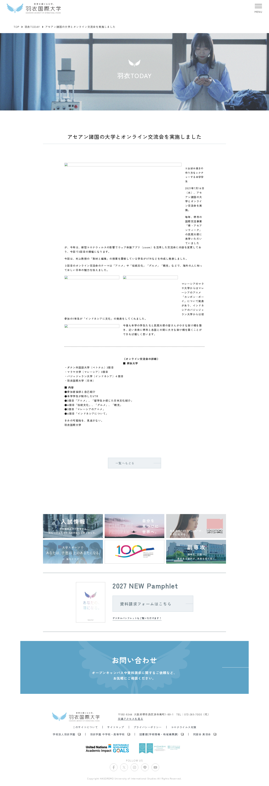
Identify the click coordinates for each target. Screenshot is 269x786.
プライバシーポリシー (148, 727)
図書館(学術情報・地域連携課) (158, 734)
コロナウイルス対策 (184, 727)
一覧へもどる (124, 463)
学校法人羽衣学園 (64, 734)
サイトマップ (115, 727)
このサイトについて (85, 727)
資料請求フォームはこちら (145, 604)
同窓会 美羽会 (202, 734)
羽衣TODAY (32, 27)
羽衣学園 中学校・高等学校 (107, 734)
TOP (16, 27)
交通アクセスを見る (130, 719)
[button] (258, 8)
